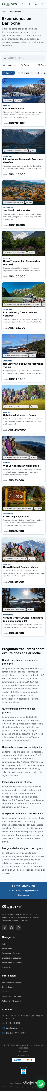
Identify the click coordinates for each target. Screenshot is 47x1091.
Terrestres (38, 10)
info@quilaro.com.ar (31, 891)
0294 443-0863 (14, 891)
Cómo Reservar (8, 987)
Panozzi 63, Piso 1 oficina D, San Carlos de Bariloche (24, 1017)
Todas (6, 10)
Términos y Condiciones (12, 996)
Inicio (4, 944)
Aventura (16, 10)
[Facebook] (4, 927)
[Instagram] (11, 927)
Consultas (6, 992)
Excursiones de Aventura (12, 962)
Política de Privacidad (11, 1001)
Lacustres (27, 10)
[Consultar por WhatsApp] (41, 1084)
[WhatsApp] (18, 927)
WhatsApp (25, 895)
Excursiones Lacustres (11, 958)
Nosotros (6, 967)
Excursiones (7, 948)
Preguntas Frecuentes (11, 982)
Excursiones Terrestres (11, 953)
